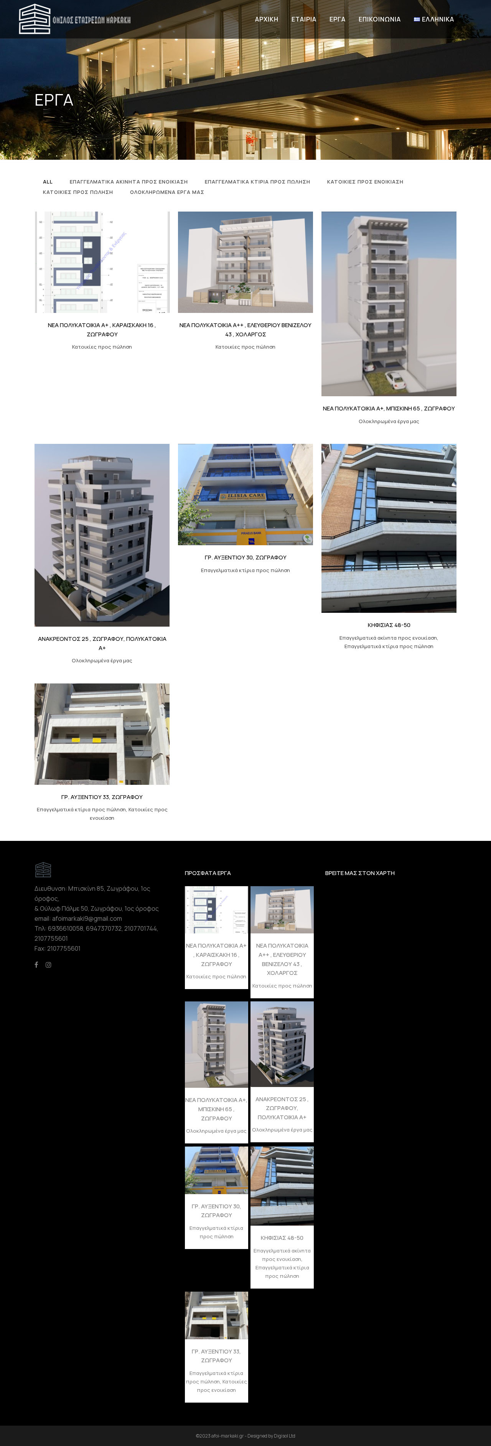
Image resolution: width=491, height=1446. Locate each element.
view (119, 261)
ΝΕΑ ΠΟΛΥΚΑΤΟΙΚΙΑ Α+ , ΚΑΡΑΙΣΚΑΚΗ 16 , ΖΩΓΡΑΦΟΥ (216, 954)
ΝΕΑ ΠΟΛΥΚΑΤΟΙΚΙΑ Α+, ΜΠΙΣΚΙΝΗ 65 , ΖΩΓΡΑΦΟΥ (389, 408)
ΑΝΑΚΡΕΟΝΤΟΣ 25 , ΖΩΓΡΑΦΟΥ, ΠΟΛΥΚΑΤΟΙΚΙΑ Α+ (282, 1108)
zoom (87, 261)
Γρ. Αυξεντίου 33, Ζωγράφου (102, 797)
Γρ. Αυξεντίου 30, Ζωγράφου (246, 557)
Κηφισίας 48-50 (389, 625)
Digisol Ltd (284, 1436)
